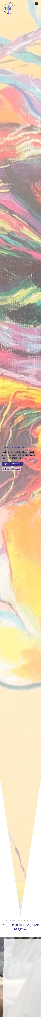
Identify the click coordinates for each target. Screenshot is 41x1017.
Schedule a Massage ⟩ (11, 469)
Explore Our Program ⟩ (12, 464)
